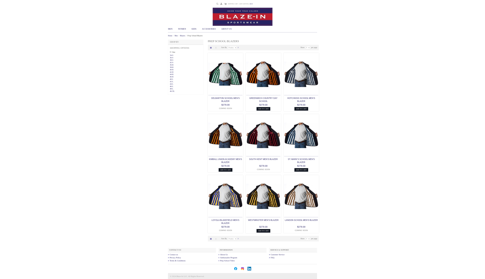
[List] (217, 48)
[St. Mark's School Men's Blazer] (301, 136)
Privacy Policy (175, 258)
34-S (171, 55)
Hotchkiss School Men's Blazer (301, 99)
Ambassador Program (228, 258)
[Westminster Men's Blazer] (263, 197)
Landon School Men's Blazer (301, 220)
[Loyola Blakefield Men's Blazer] (225, 197)
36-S (171, 58)
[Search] (217, 4)
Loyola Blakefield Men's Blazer (225, 221)
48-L (171, 89)
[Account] (221, 3)
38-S (171, 60)
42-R (171, 72)
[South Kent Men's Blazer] (263, 136)
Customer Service (278, 255)
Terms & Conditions (178, 261)
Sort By (224, 47)
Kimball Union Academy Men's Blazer (225, 160)
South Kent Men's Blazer (263, 159)
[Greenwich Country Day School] (263, 74)
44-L (171, 84)
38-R (171, 67)
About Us (224, 255)
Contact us (174, 255)
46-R (171, 77)
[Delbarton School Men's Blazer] (225, 74)
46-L (171, 86)
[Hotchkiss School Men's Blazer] (301, 74)
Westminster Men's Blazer (263, 220)
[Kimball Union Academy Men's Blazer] (225, 136)
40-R (171, 70)
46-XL (172, 91)
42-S (171, 62)
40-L (171, 79)
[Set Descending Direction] (238, 47)
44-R (171, 74)
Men (176, 36)
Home (170, 36)
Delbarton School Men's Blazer (225, 99)
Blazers (182, 36)
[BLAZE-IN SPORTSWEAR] (242, 9)
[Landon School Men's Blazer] (301, 197)
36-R (171, 65)
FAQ (272, 258)
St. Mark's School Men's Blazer (301, 160)
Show (302, 47)
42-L (171, 82)
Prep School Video (227, 261)
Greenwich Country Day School (263, 99)
